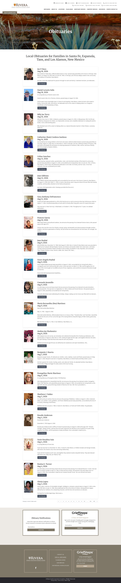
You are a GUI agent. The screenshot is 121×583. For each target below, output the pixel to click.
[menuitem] (47, 9)
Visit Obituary (42, 83)
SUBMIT (85, 566)
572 (90, 501)
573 (94, 501)
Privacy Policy (54, 580)
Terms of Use (61, 580)
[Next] (97, 501)
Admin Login (67, 580)
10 (84, 501)
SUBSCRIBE (41, 530)
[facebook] (36, 568)
